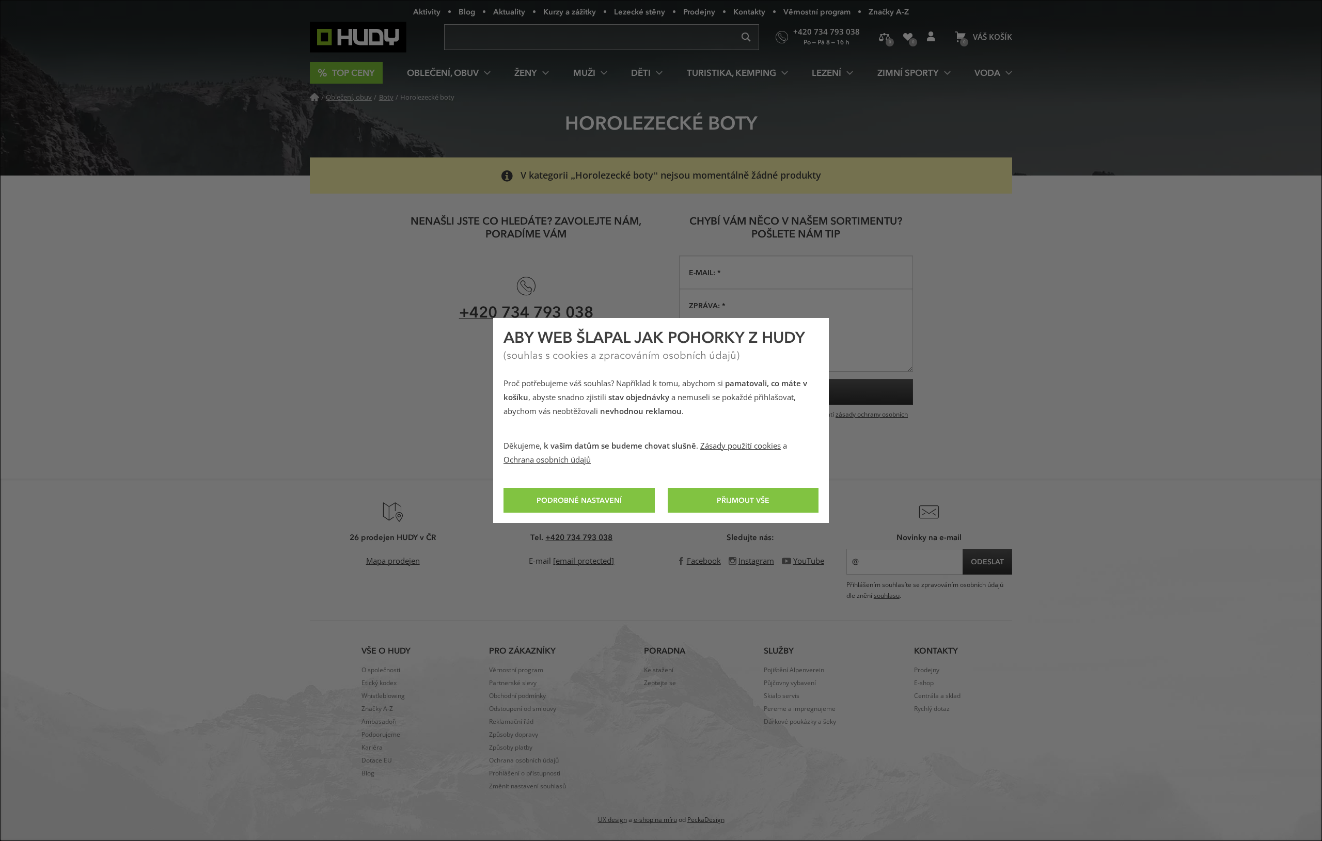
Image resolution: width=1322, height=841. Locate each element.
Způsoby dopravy (513, 734)
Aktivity (426, 11)
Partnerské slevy (513, 683)
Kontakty (749, 11)
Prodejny (699, 11)
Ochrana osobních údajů (547, 460)
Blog (467, 11)
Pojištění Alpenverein (794, 670)
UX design (612, 819)
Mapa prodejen (393, 561)
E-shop (924, 683)
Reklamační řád (511, 721)
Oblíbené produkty (907, 37)
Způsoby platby (510, 747)
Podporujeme (380, 734)
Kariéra (372, 747)
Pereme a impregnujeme (800, 708)
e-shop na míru (655, 819)
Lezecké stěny (639, 11)
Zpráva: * (707, 305)
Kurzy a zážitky (569, 11)
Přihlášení (930, 37)
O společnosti (380, 670)
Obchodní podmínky (517, 696)
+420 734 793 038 (526, 312)
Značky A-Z (889, 11)
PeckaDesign (706, 819)
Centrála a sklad (937, 696)
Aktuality (509, 11)
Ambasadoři (379, 721)
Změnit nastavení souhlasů (527, 786)
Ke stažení (658, 670)
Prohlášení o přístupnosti (524, 773)
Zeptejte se (660, 683)
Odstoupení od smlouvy (522, 708)
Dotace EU (376, 760)
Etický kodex (379, 683)
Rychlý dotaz (932, 708)
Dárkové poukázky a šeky (800, 721)
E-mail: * (704, 272)
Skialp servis (781, 696)
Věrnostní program (817, 11)
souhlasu (887, 595)
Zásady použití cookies (740, 446)
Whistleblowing (383, 696)
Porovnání (884, 37)
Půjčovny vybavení (790, 683)
